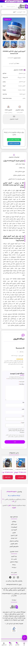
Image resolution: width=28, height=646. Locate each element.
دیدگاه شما (21, 384)
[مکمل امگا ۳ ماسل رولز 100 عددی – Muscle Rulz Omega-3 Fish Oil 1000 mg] (20, 462)
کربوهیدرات (14, 527)
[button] (20, 477)
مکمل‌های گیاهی (14, 547)
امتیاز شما (21, 381)
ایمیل (22, 422)
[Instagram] (18, 577)
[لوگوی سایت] (14, 1)
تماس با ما (14, 559)
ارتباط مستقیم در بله (14, 495)
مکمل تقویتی (14, 544)
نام (23, 416)
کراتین (14, 533)
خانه (24, 12)
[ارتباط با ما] (24, 637)
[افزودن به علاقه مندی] (17, 459)
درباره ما (14, 567)
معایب (23, 409)
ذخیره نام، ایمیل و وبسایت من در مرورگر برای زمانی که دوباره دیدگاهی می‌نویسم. (16, 430)
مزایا (23, 402)
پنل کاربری (14, 556)
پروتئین (14, 521)
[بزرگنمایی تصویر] (22, 37)
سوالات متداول (14, 562)
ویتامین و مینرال (14, 541)
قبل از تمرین (14, 535)
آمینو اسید (19, 12)
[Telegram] (10, 577)
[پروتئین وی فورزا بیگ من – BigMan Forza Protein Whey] (7, 462)
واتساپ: (14, 492)
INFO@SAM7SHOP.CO (12, 585)
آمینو (14, 12)
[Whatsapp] (14, 577)
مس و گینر (14, 524)
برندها (14, 565)
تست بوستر (14, 538)
